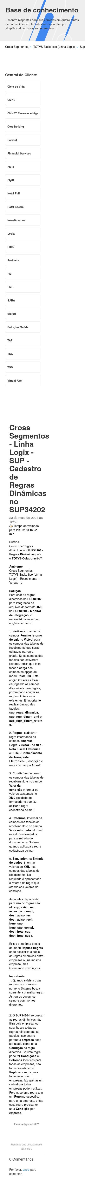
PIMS (10, 247)
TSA (10, 354)
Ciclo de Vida (16, 86)
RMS (10, 287)
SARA (11, 300)
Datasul (12, 140)
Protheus (13, 260)
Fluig (10, 167)
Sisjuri (11, 314)
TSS (10, 367)
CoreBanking (15, 126)
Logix (11, 233)
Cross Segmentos (16, 47)
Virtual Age (14, 380)
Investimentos (16, 220)
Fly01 (10, 180)
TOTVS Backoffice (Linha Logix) (54, 47)
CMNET (12, 100)
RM (9, 274)
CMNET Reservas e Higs (22, 113)
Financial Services (19, 153)
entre (26, 1169)
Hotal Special (15, 207)
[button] (26, 1131)
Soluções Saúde (17, 327)
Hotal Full (13, 193)
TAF (9, 340)
